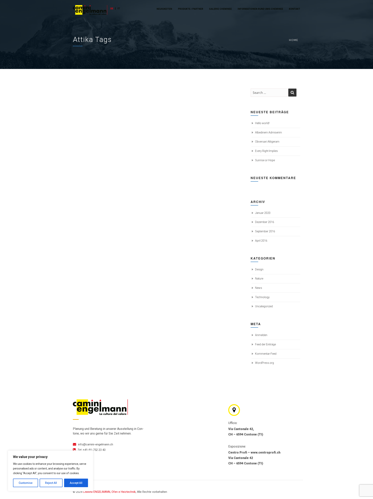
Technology (262, 297)
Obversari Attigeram (267, 141)
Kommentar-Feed (265, 353)
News (258, 287)
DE (111, 8)
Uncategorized (264, 306)
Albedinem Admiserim (268, 132)
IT (119, 8)
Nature (259, 278)
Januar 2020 (262, 212)
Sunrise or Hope (265, 160)
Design (259, 269)
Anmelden (261, 335)
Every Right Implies (266, 150)
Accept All (76, 482)
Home (293, 40)
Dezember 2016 (264, 222)
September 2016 (265, 231)
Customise (25, 482)
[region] (50, 470)
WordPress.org (264, 362)
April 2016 (261, 240)
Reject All (51, 482)
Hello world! (262, 123)
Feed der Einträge (265, 344)
